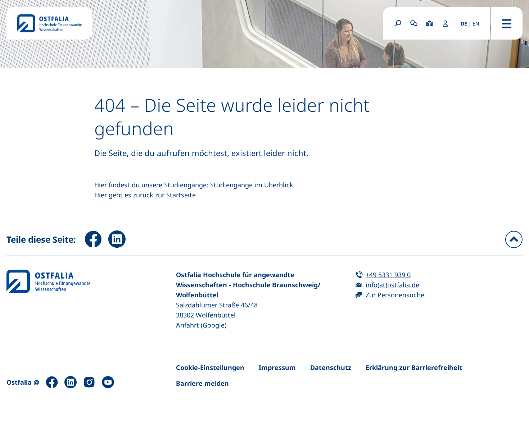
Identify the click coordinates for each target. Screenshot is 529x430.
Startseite (181, 195)
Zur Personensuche (395, 295)
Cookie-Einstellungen (210, 367)
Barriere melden (202, 383)
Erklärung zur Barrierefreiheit (414, 367)
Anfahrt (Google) (201, 325)
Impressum (277, 367)
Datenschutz (330, 367)
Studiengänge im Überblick (251, 184)
